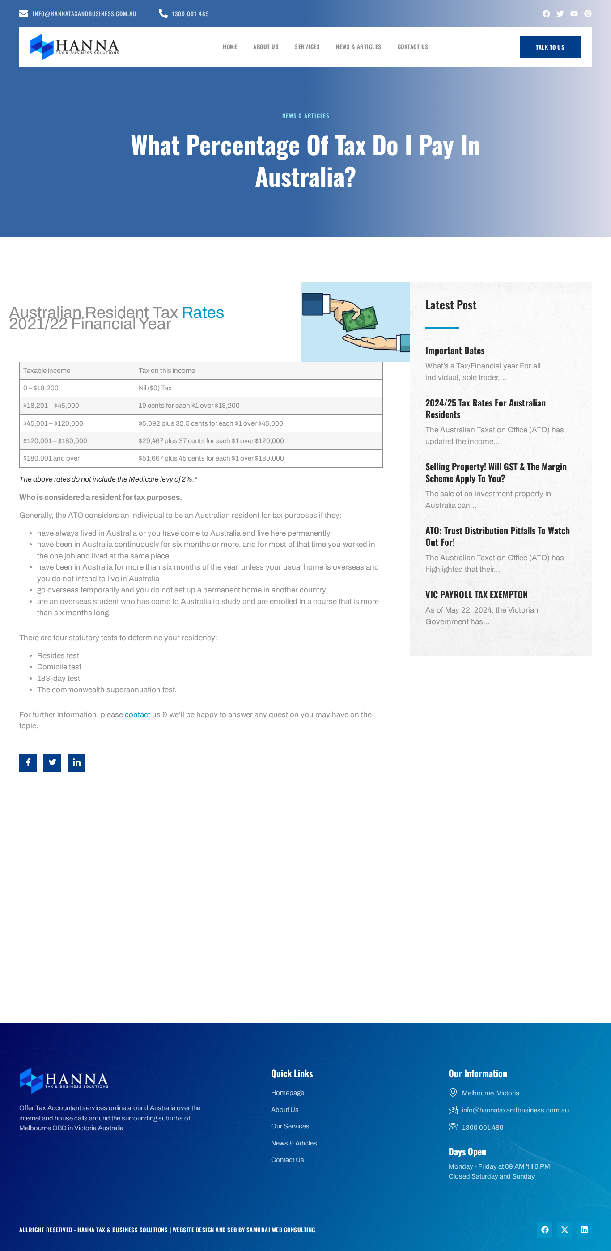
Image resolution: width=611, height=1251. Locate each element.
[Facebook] (546, 13)
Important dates (454, 350)
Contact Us (413, 46)
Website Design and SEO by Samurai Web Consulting (244, 1229)
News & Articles (359, 46)
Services (307, 46)
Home (230, 46)
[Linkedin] (584, 1230)
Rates (203, 312)
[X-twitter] (564, 1230)
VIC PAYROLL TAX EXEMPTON (476, 594)
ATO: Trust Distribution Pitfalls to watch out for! (497, 536)
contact (137, 714)
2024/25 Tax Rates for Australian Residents (485, 408)
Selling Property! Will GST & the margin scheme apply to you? (496, 472)
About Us (266, 46)
